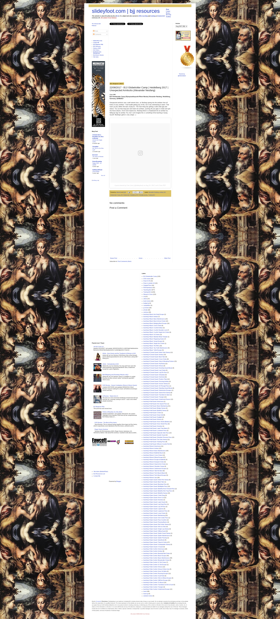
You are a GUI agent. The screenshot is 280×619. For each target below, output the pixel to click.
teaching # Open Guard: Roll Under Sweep (156, 524)
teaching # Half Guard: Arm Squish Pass (155, 404)
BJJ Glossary (97, 46)
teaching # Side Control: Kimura (152, 567)
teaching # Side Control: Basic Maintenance (156, 558)
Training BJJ (151, 195)
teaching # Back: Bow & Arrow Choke (154, 321)
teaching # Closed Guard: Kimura (153, 366)
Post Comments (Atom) (124, 261)
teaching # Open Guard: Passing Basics (155, 522)
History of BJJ (97, 48)
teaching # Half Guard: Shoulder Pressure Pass (157, 437)
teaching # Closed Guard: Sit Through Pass (156, 386)
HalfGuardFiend (97, 170)
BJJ (117, 16)
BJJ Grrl (95, 155)
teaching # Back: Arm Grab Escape (153, 314)
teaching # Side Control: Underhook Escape (156, 589)
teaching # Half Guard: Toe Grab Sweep (155, 439)
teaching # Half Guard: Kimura (152, 419)
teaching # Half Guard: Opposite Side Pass (156, 433)
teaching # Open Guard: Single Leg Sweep (156, 529)
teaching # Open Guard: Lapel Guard (154, 502)
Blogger (118, 481)
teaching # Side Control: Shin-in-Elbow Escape (157, 578)
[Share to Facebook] (140, 192)
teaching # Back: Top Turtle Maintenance (155, 348)
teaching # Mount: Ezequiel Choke (153, 462)
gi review (146, 308)
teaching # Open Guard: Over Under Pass (155, 518)
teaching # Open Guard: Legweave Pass (155, 511)
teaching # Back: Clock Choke (152, 325)
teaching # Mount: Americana (152, 446)
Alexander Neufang (154, 192)
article (145, 299)
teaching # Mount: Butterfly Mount (153, 453)
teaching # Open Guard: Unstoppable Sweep (156, 544)
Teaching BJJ (147, 290)
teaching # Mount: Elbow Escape (153, 457)
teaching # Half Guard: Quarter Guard (154, 435)
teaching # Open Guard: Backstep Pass (155, 484)
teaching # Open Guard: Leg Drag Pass (155, 504)
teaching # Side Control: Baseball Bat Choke (156, 553)
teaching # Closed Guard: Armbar (153, 354)
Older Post (167, 258)
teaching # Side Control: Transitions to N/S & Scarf (158, 584)
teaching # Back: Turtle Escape (152, 350)
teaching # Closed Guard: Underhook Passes (156, 399)
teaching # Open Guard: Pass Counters (155, 520)
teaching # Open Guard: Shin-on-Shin (154, 526)
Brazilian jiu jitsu (143, 195)
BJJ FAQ (168, 15)
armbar (161, 192)
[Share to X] (138, 192)
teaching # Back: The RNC (151, 346)
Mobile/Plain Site (97, 40)
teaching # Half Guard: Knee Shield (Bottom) (156, 421)
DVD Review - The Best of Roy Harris (106, 422)
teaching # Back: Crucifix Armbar (153, 328)
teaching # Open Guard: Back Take (153, 482)
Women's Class (148, 294)
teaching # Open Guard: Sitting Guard (154, 531)
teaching (145, 16)
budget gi (146, 303)
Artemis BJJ (161, 16)
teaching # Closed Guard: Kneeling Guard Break (157, 368)
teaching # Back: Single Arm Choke (153, 343)
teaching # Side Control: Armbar (152, 551)
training (152, 16)
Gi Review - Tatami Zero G (110, 396)
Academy (168, 16)
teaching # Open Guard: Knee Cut (153, 497)
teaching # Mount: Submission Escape (154, 468)
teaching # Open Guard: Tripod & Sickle (155, 542)
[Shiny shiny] (187, 69)
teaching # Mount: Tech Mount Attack (154, 473)
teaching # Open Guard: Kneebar (153, 500)
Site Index (96, 57)
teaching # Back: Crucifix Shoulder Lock (155, 330)
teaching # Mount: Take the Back (153, 471)
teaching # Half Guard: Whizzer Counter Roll (156, 444)
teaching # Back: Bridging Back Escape (155, 323)
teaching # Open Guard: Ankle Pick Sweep (156, 480)
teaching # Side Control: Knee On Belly (155, 571)
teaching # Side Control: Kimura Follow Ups (156, 569)
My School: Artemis (98, 55)
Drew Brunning (97, 161)
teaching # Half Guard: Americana (153, 401)
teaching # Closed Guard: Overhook (154, 377)
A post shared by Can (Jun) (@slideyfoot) (129, 185)
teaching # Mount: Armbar (151, 448)
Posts (96, 31)
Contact (168, 11)
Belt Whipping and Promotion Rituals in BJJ (115, 374)
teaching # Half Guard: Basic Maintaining (155, 406)
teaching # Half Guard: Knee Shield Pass (155, 424)
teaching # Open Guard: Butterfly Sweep (155, 493)
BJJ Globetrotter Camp (150, 276)
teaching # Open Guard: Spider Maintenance (156, 535)
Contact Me (96, 42)
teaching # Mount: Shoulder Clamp (153, 466)
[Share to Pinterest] (142, 192)
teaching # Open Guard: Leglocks (153, 509)
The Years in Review (97, 156)
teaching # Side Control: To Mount (153, 582)
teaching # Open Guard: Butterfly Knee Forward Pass (159, 489)
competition (146, 305)
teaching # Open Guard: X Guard (153, 547)
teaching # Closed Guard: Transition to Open (156, 395)
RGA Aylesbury (147, 287)
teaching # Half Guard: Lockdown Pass (154, 430)
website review (147, 596)
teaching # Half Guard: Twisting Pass (154, 442)
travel (145, 591)
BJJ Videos (96, 50)
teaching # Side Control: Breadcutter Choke (156, 560)
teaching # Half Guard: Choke (152, 412)
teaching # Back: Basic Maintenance (154, 319)
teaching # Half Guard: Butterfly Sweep (154, 410)
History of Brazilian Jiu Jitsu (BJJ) (112, 412)
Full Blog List (95, 180)
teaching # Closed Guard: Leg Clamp (154, 370)
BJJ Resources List (99, 474)
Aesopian (95, 146)
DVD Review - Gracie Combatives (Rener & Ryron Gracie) (119, 385)
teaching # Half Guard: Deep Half (153, 415)
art (144, 296)
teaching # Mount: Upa (150, 477)
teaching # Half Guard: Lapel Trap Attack (155, 428)
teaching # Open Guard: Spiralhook (153, 540)
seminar (145, 312)
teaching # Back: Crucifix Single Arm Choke (156, 332)
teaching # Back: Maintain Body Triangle (155, 337)
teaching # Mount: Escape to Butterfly (154, 459)
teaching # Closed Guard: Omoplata (154, 375)
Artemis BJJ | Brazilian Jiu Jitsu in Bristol (97, 136)
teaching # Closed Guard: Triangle (153, 397)
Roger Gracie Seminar (101, 429)
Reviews (168, 13)
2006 (140, 16)
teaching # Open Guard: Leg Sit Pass (154, 506)
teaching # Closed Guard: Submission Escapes (157, 390)
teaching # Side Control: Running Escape (155, 573)
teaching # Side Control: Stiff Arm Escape (155, 580)
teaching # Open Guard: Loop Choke (154, 513)
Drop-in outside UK (149, 283)
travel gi (145, 593)
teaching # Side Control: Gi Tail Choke (154, 562)
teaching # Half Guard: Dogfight (152, 417)
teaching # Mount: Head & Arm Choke (154, 464)
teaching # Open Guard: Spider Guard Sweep (156, 533)
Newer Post (113, 258)
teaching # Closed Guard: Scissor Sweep (155, 383)
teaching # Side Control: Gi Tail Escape (155, 564)
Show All (103, 175)
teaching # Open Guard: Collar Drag (154, 495)
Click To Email (186, 33)
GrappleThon (147, 285)
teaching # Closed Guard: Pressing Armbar (156, 381)
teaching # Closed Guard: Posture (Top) (155, 379)
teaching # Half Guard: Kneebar (152, 426)
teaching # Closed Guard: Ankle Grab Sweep (156, 352)
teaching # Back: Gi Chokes (151, 334)
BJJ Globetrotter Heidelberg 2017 (130, 195)
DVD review (146, 278)
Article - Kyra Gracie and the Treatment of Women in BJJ (119, 353)
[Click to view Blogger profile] (178, 39)
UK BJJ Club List (98, 346)
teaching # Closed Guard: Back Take (154, 357)
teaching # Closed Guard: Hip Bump (154, 363)
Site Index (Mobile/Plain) (101, 471)
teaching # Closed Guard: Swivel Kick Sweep (156, 392)
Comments (97, 34)
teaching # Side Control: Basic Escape (154, 555)
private (145, 310)
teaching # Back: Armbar (150, 316)
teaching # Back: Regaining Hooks (153, 339)
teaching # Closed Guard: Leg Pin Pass (155, 372)
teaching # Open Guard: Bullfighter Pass (155, 486)
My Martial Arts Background (97, 52)
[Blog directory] (129, 441)
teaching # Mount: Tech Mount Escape (154, 475)
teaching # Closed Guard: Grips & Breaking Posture (158, 361)
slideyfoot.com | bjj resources (126, 11)
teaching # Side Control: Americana (153, 549)
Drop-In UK (146, 281)
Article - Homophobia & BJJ (110, 364)
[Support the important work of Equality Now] (185, 38)
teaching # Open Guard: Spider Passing (155, 538)
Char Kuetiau (95, 171)
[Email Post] (128, 192)
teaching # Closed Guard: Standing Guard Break (157, 388)
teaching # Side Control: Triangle (153, 587)
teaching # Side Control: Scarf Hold (153, 576)
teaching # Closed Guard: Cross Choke (155, 359)
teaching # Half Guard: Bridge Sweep (154, 408)
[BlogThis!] (136, 192)
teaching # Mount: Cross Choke (152, 455)
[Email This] (133, 192)
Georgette (98, 601)
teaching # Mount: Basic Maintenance (154, 450)
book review (147, 301)
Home (167, 9)
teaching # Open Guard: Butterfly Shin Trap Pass (157, 491)
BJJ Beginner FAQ (98, 44)
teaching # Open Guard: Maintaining (154, 515)
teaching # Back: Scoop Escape (152, 341)
